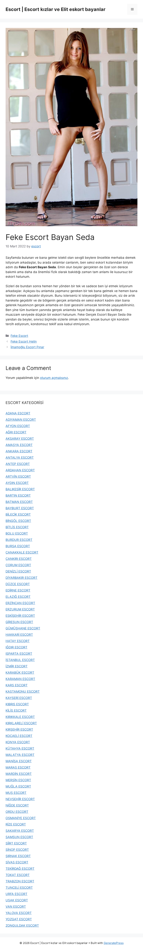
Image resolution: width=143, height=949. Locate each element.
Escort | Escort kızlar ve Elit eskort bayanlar (55, 9)
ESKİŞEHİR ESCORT (20, 616)
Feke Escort (19, 336)
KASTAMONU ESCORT (23, 691)
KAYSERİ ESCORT (19, 698)
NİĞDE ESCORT (17, 805)
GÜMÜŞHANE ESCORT (23, 628)
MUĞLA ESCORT (18, 786)
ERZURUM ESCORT (20, 609)
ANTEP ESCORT (18, 464)
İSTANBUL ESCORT (20, 660)
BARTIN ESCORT (18, 495)
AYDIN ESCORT (17, 483)
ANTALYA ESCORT (20, 457)
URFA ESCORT (16, 894)
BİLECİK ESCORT (18, 514)
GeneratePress (114, 943)
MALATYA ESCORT (20, 755)
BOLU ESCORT (17, 533)
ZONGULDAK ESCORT (22, 925)
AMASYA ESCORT (19, 445)
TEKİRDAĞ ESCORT (20, 869)
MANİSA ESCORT (19, 761)
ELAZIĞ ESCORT (18, 597)
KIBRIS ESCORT (17, 704)
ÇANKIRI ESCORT (19, 559)
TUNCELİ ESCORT (19, 887)
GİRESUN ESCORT (19, 622)
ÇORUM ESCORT (18, 565)
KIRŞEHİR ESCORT (19, 729)
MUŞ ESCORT (16, 793)
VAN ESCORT (16, 906)
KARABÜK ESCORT (20, 672)
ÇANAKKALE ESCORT (22, 552)
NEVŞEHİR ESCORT (20, 799)
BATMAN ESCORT (19, 502)
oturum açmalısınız (54, 378)
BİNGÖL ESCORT (18, 521)
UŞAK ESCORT (17, 900)
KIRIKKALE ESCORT (20, 717)
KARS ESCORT (17, 685)
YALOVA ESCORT (19, 913)
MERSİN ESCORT (18, 780)
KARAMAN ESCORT (20, 679)
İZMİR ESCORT (17, 666)
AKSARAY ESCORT (20, 438)
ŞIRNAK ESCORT (18, 856)
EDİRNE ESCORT (18, 590)
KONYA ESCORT (18, 742)
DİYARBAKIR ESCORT (21, 578)
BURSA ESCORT (18, 546)
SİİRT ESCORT (16, 843)
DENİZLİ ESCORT (18, 571)
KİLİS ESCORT (16, 710)
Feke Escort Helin (24, 341)
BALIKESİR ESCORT (20, 489)
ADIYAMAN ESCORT (21, 419)
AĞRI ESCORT (16, 432)
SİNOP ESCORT (17, 850)
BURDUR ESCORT (19, 540)
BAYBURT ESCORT (20, 508)
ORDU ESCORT (17, 812)
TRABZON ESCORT (20, 881)
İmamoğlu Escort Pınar (27, 347)
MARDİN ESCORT (19, 774)
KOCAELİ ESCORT (19, 736)
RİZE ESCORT (16, 824)
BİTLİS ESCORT (17, 527)
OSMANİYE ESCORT (21, 818)
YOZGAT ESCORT (19, 919)
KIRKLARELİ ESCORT (21, 723)
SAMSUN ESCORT (19, 837)
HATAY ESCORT (18, 641)
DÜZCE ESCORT (18, 584)
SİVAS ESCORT (17, 862)
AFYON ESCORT (18, 426)
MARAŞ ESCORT (18, 767)
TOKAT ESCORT (18, 875)
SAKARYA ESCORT (20, 831)
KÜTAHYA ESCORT (20, 748)
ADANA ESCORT (18, 413)
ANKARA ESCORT (19, 451)
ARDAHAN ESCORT (20, 470)
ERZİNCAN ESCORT (20, 603)
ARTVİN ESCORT (18, 476)
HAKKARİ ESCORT (19, 635)
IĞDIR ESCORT (16, 647)
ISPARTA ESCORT (19, 653)
